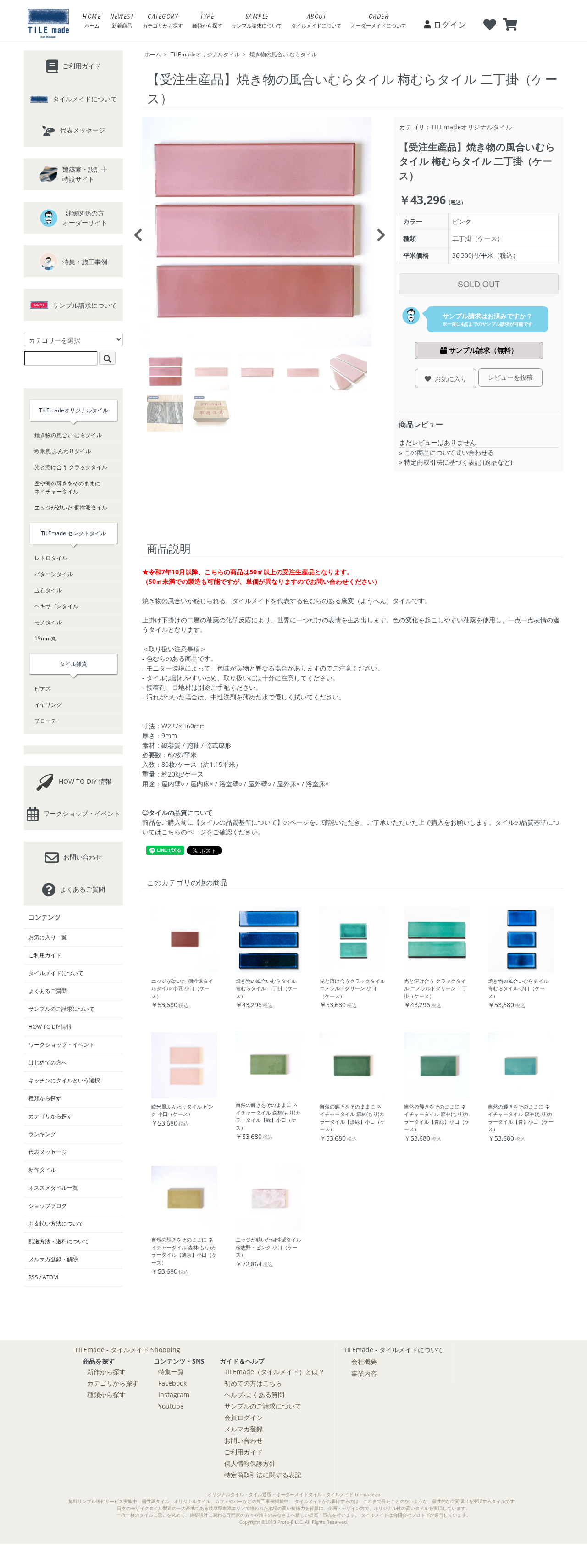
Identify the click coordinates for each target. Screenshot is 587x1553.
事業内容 (364, 1373)
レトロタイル (50, 558)
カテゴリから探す (50, 1116)
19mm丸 (45, 638)
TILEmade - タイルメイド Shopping (127, 1349)
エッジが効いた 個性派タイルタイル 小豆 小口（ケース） (182, 988)
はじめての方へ (47, 1062)
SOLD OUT (479, 283)
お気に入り (449, 378)
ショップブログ (47, 1205)
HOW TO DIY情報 (50, 1027)
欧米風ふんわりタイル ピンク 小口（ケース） (182, 1110)
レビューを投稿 (510, 377)
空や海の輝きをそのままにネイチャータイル (67, 487)
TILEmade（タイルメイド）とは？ (274, 1371)
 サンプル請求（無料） (479, 350)
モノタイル (48, 622)
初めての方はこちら (253, 1383)
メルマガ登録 (243, 1429)
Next (378, 232)
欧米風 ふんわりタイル (62, 451)
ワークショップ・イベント (61, 1044)
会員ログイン (243, 1417)
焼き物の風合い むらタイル (283, 54)
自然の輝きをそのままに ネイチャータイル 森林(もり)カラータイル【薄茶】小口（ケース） (184, 1251)
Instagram (173, 1394)
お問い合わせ (243, 1440)
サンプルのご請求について (61, 1009)
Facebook (172, 1383)
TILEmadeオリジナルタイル (205, 54)
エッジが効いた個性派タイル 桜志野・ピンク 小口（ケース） (268, 1247)
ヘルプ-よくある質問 (254, 1394)
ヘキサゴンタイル (56, 606)
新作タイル (42, 1170)
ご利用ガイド (44, 955)
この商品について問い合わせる (449, 452)
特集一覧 (171, 1371)
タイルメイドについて (55, 973)
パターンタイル (53, 574)
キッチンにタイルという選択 (64, 1080)
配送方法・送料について (58, 1241)
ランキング (42, 1134)
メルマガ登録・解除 (53, 1259)
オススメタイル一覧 (53, 1188)
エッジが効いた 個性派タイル (70, 507)
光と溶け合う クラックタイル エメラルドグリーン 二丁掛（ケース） (435, 988)
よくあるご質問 (47, 991)
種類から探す (44, 1098)
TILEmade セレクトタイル (73, 533)
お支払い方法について (55, 1223)
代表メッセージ (47, 1152)
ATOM (50, 1277)
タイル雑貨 (73, 664)
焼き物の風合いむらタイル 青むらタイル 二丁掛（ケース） (267, 988)
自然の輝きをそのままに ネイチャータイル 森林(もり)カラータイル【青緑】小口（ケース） (437, 1118)
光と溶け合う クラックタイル (70, 467)
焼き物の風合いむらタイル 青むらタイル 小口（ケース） (518, 988)
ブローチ (45, 721)
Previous (135, 232)
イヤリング (48, 705)
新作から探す (106, 1371)
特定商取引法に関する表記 (262, 1474)
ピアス (42, 689)
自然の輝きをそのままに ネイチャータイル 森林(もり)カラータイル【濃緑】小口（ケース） (352, 1118)
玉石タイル (48, 590)
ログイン (448, 24)
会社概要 (364, 1361)
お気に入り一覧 (47, 937)
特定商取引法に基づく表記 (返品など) (458, 462)
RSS (33, 1277)
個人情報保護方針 (250, 1463)
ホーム (152, 54)
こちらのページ (183, 831)
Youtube (171, 1406)
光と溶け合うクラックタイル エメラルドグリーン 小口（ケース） (352, 988)
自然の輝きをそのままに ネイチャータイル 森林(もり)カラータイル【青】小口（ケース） (521, 1118)
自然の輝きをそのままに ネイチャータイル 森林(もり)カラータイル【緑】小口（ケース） (268, 1116)
